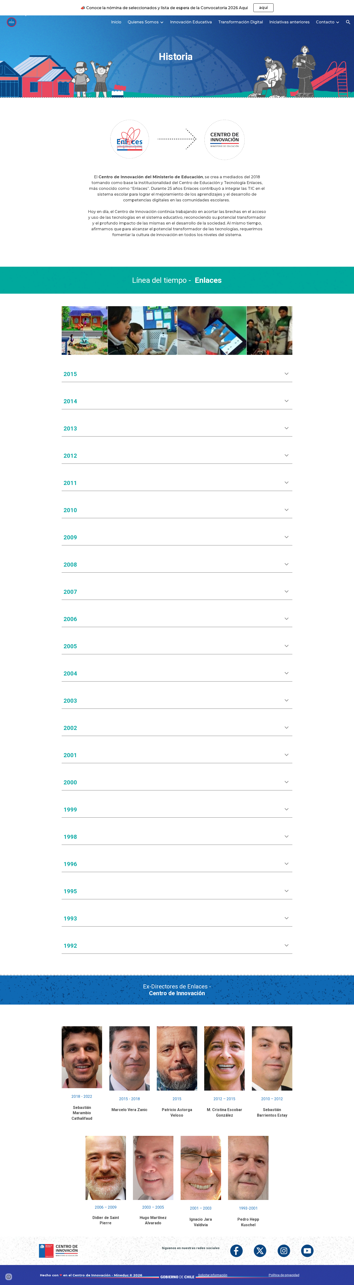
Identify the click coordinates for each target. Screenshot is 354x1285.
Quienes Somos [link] (143, 22)
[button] (348, 22)
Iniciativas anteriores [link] (289, 22)
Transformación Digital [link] (240, 22)
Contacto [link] (325, 22)
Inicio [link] (116, 22)
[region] (177, 7)
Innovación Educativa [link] (191, 22)
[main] (177, 56)
